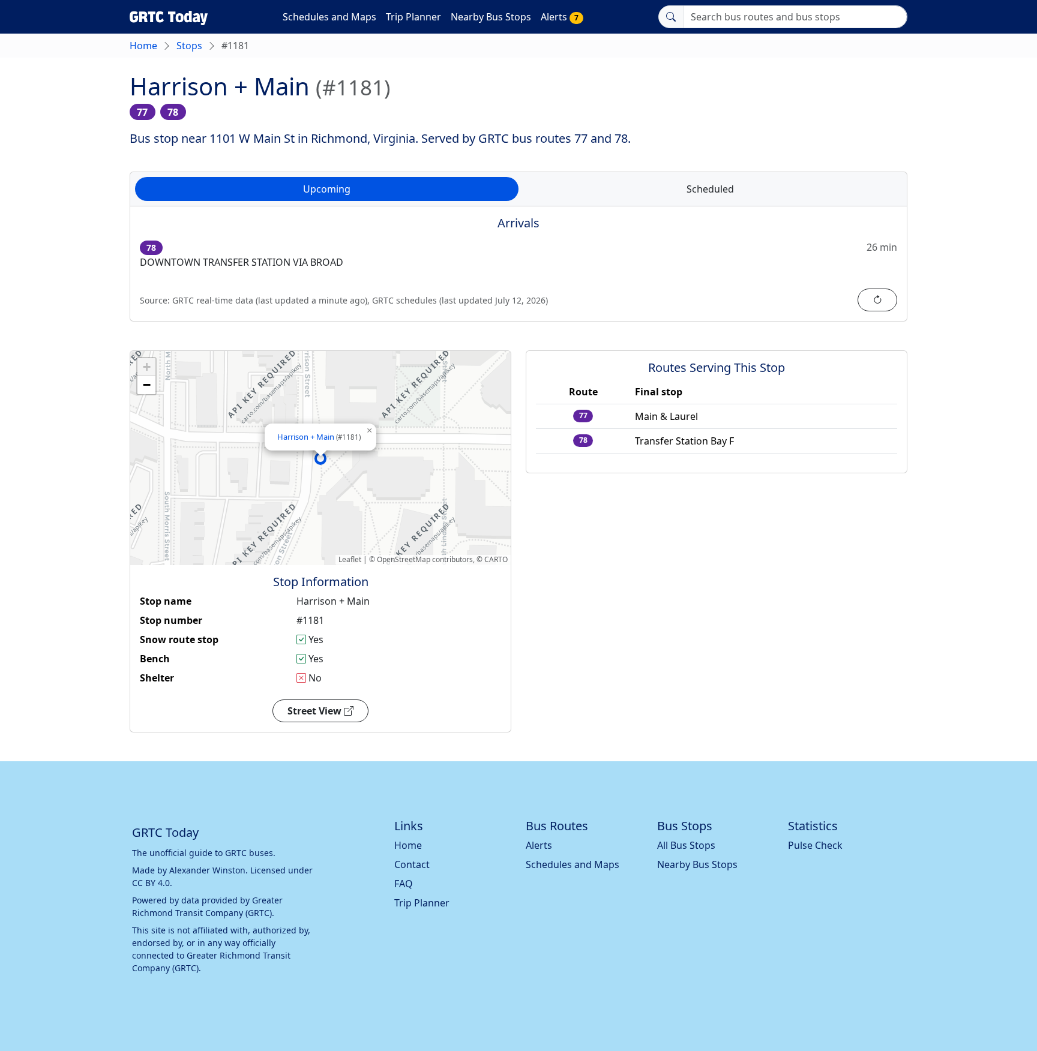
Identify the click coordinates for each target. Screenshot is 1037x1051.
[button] (320, 458)
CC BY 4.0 (151, 882)
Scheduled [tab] (710, 189)
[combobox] (795, 16)
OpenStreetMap (403, 559)
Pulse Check (815, 845)
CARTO (496, 559)
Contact (412, 864)
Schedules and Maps (329, 16)
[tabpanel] (518, 270)
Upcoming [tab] (326, 189)
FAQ (403, 883)
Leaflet (349, 559)
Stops (189, 45)
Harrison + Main (319, 436)
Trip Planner (413, 16)
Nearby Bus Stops (491, 16)
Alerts (560, 16)
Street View (315, 710)
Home (143, 45)
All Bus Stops (686, 845)
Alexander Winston (207, 870)
